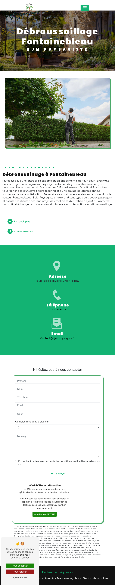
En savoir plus (22, 221)
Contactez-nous (23, 231)
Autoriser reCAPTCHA (44, 514)
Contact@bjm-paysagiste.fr (57, 338)
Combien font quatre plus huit (32, 421)
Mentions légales (68, 578)
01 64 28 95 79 (57, 309)
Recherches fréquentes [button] (57, 572)
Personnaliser (20, 577)
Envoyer (60, 473)
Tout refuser (20, 571)
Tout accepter (20, 565)
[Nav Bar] (85, 8)
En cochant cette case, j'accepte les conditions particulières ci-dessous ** (59, 463)
